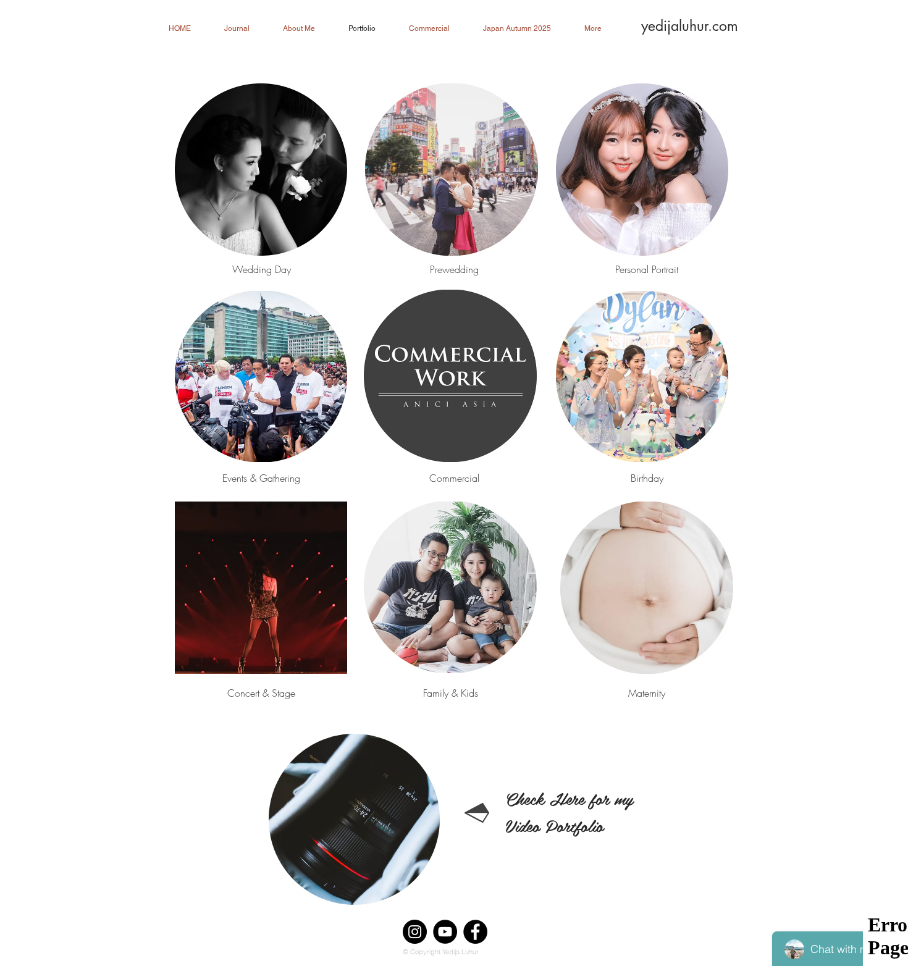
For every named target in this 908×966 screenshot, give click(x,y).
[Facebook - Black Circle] (475, 932)
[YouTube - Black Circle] (445, 932)
